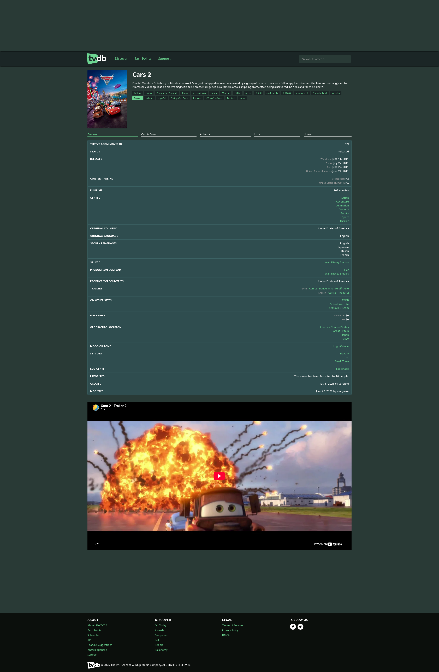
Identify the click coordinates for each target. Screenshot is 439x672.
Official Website (339, 304)
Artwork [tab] (205, 134)
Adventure (342, 201)
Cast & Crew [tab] (148, 134)
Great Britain (341, 330)
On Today (160, 625)
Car (347, 357)
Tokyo (345, 338)
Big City (344, 353)
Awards (159, 630)
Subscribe (93, 635)
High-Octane (341, 346)
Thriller (344, 221)
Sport (345, 217)
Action (345, 197)
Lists (157, 640)
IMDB (345, 300)
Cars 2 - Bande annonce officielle (329, 288)
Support (164, 58)
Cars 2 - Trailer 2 (338, 292)
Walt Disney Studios (337, 262)
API (89, 640)
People (159, 644)
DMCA (226, 635)
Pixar (346, 269)
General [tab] (92, 134)
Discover (121, 58)
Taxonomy (161, 649)
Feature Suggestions (99, 644)
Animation (342, 205)
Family (345, 213)
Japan (345, 334)
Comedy (344, 209)
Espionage (342, 368)
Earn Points (142, 58)
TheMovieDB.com (338, 308)
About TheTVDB (97, 625)
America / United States (334, 327)
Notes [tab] (307, 134)
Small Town (342, 361)
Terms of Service (232, 625)
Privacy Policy (230, 630)
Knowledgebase (97, 649)
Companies (161, 635)
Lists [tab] (257, 134)
